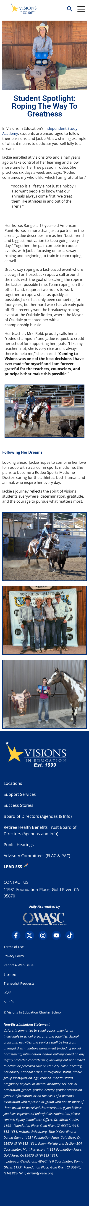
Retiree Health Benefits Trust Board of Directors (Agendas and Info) (40, 830)
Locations (13, 783)
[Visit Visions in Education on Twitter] (31, 935)
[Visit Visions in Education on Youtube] (58, 935)
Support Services (20, 794)
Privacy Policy (14, 956)
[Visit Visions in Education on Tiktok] (71, 935)
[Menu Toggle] (81, 9)
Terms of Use (14, 947)
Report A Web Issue (19, 965)
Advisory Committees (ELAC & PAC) (37, 855)
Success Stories (18, 805)
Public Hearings (19, 844)
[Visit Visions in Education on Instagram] (44, 935)
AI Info (8, 1002)
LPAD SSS (13, 866)
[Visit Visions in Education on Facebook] (17, 935)
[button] (69, 9)
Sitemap (10, 974)
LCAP (7, 992)
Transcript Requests (19, 983)
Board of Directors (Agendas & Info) (38, 816)
